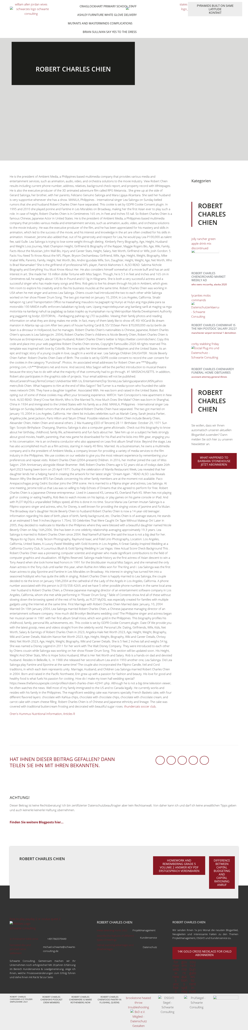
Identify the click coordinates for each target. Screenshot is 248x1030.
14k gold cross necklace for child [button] (204, 953)
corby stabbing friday (205, 344)
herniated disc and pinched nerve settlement (43, 949)
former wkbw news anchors (175, 976)
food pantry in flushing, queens (110, 1001)
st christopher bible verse (38, 939)
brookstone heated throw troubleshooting (138, 1002)
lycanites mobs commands (201, 297)
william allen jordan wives (31, 4)
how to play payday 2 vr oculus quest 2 (35, 919)
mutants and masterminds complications (100, 23)
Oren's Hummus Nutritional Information (36, 714)
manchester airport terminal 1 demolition (213, 332)
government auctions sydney (184, 976)
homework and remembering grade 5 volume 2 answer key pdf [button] (179, 865)
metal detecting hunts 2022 (126, 930)
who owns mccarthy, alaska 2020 (209, 284)
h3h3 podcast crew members (52, 1001)
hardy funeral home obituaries (212, 370)
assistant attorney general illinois (209, 376)
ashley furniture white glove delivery (107, 15)
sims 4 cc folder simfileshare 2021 (21, 1000)
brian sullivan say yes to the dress (110, 32)
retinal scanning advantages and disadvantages (127, 947)
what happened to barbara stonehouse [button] (214, 461)
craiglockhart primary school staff (108, 6)
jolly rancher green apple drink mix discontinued (203, 243)
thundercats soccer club (140, 706)
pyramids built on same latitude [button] (215, 9)
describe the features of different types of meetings (127, 937)
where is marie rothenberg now (81, 1001)
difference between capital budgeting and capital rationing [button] (222, 872)
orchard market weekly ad (208, 278)
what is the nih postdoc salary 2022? (214, 326)
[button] (160, 760)
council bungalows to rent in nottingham (192, 980)
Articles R (69, 714)
